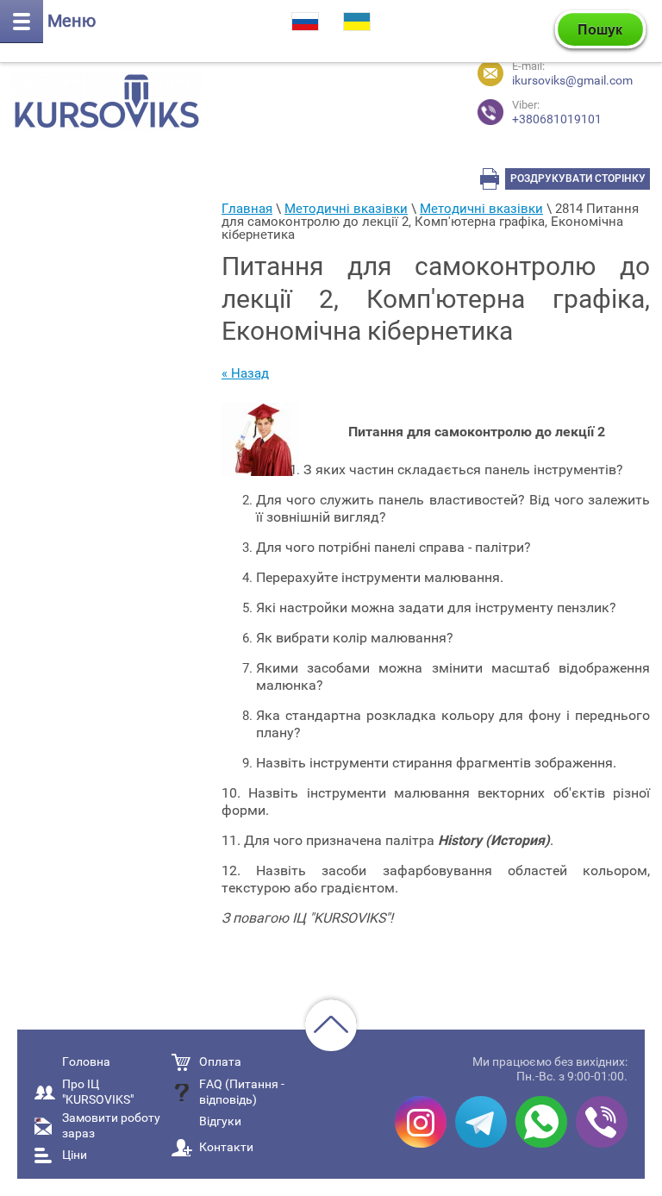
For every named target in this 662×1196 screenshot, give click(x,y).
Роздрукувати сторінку (578, 178)
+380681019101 (557, 112)
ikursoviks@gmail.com (572, 80)
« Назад (245, 373)
